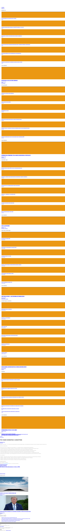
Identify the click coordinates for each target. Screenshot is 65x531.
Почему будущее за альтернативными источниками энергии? (9, 247)
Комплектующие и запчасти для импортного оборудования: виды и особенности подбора (13, 397)
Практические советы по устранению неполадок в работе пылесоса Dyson (11, 185)
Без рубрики (1, 442)
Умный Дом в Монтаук (4, 352)
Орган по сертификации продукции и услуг (7, 282)
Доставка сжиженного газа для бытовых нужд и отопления (9, 18)
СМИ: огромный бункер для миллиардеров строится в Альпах (10, 435)
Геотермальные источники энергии (6, 238)
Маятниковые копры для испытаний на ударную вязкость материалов (10, 408)
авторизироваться (6, 463)
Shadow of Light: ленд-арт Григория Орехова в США (8, 493)
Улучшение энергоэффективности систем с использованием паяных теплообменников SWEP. (13, 136)
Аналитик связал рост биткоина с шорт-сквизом (9, 521)
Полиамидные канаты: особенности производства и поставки (9, 388)
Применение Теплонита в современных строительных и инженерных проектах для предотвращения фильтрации (15, 128)
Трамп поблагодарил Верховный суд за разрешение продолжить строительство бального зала (15, 434)
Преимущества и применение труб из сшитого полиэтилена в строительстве (16, 155)
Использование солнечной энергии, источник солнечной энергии (10, 335)
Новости (3, 8)
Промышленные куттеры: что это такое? (9, 429)
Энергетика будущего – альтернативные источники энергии (13, 296)
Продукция (3, 83)
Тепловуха (3, 465)
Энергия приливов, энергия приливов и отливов (7, 273)
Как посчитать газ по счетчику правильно (10, 80)
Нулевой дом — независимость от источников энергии (8, 194)
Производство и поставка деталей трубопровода (8, 93)
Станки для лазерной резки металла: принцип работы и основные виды (10, 411)
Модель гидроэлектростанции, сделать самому (7, 211)
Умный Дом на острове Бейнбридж (6, 317)
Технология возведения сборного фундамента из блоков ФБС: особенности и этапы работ (13, 27)
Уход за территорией (6, 225)
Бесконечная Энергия (4, 156)
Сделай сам (3, 186)
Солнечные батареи (5, 299)
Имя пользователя (3, 527)
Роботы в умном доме (4, 326)
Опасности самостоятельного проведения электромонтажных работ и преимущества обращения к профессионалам (16, 44)
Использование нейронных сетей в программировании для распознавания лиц (11, 53)
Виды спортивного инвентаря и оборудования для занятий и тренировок (11, 379)
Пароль (1, 528)
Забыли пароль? (8, 530)
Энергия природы (5, 228)
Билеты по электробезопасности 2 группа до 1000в (10, 466)
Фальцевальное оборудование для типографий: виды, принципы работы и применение (12, 405)
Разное (3, 369)
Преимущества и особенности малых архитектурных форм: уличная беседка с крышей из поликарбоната (14, 176)
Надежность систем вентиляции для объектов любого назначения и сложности (11, 264)
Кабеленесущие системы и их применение (7, 309)
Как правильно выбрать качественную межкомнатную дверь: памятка (11, 434)
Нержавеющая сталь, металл (5, 110)
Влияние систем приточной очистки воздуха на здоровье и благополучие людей (11, 119)
